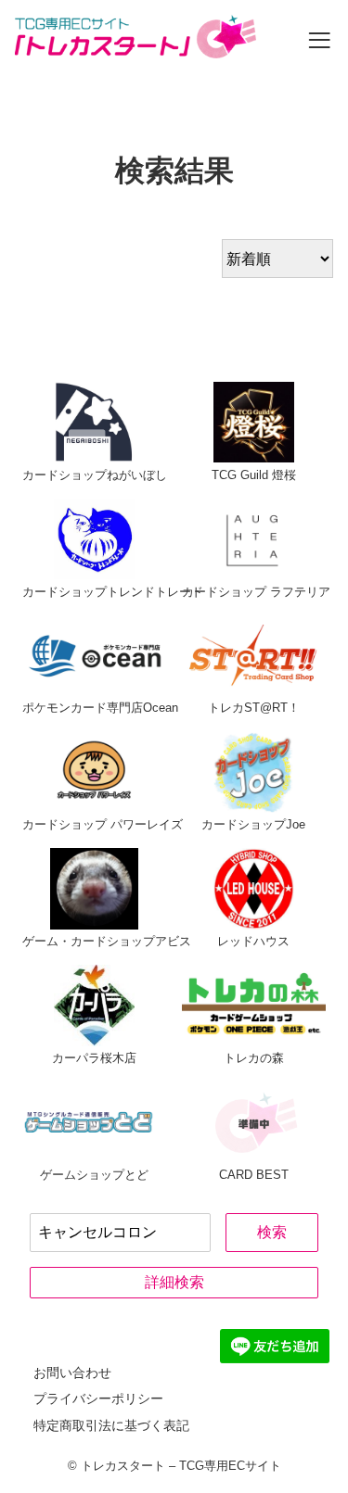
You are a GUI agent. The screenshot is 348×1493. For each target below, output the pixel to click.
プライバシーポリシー (98, 1398)
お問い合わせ (72, 1372)
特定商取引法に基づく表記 (111, 1425)
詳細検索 (174, 1282)
